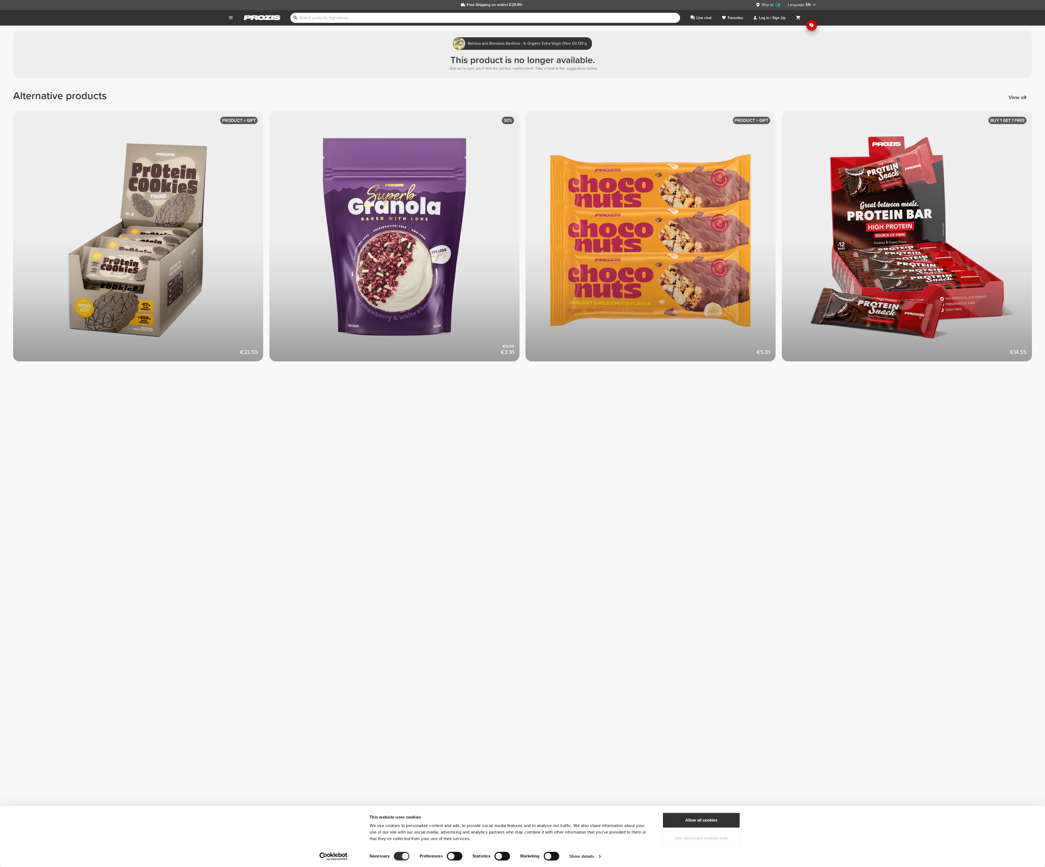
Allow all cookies (701, 820)
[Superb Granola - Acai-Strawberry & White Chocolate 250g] (397, 239)
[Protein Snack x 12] (910, 239)
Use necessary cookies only (701, 838)
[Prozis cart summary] (798, 18)
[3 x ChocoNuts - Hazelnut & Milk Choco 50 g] (653, 239)
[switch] (454, 856)
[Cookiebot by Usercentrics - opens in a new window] (333, 856)
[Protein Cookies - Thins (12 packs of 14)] (141, 239)
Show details (581, 856)
